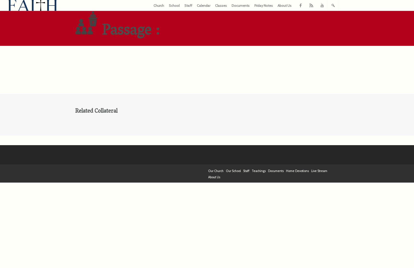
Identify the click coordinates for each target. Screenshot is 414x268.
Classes (221, 5)
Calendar (203, 5)
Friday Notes (263, 5)
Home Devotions (297, 171)
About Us (285, 5)
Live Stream (319, 171)
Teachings (259, 171)
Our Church (216, 171)
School (174, 5)
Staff (188, 5)
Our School (233, 171)
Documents (241, 5)
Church (159, 5)
